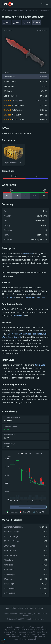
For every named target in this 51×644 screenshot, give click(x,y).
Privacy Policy (30, 608)
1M (22, 453)
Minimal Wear (25, 333)
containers (10, 297)
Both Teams (42, 234)
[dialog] (3, 641)
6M (30, 453)
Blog (14, 608)
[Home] (3, 10)
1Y (33, 453)
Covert (44, 225)
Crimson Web (41, 220)
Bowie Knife (42, 216)
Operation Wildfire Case (34, 297)
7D (18, 453)
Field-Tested (37, 333)
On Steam (41, 30)
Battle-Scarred (14, 337)
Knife (45, 211)
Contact (41, 608)
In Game (7, 30)
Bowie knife (18, 10)
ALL (42, 453)
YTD (37, 453)
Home (7, 608)
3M (26, 453)
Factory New (12, 333)
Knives (9, 10)
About (20, 608)
